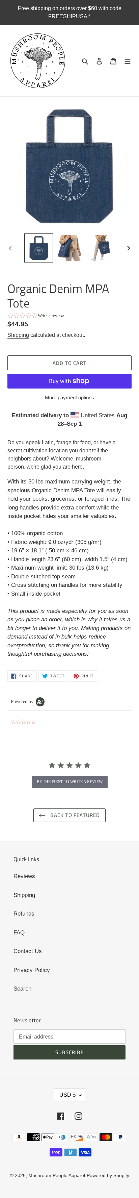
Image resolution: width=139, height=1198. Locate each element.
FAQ (19, 932)
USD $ (67, 1095)
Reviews (24, 876)
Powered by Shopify (108, 1175)
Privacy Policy (31, 970)
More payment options (69, 397)
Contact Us (27, 951)
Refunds (23, 913)
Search (22, 988)
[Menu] (127, 61)
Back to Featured (74, 815)
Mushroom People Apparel (56, 1175)
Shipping (18, 335)
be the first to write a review (70, 781)
